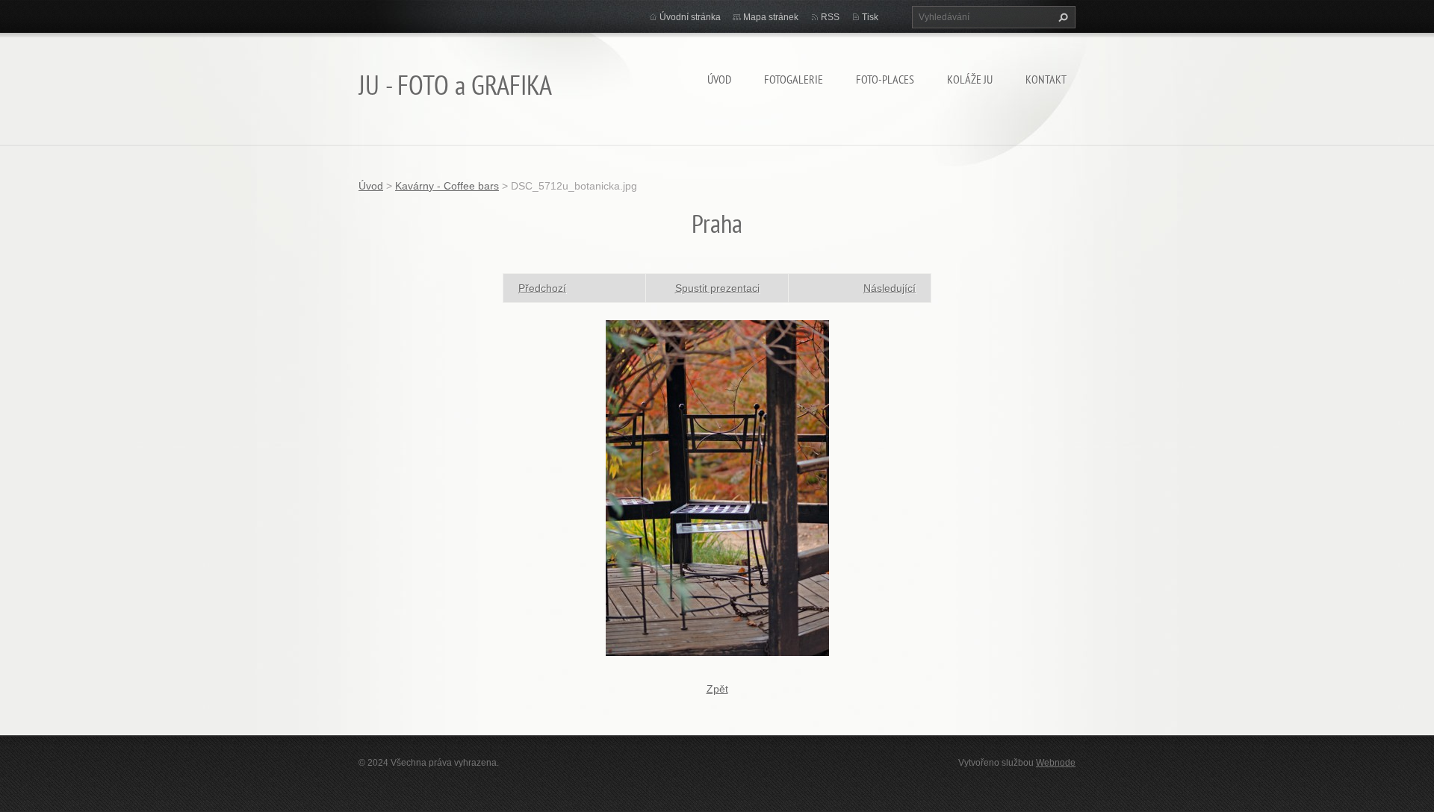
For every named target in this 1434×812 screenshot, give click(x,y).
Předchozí (542, 288)
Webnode (1056, 763)
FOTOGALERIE (793, 79)
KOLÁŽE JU (970, 79)
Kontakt (1046, 79)
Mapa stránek (770, 17)
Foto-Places (885, 79)
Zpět (717, 689)
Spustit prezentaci (717, 288)
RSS (830, 17)
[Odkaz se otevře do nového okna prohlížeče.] (717, 487)
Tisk (870, 17)
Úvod (719, 79)
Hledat (1061, 17)
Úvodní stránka (690, 17)
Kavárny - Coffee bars (447, 186)
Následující (889, 288)
